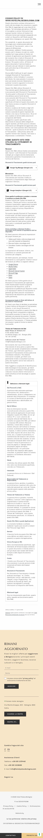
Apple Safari (12, 269)
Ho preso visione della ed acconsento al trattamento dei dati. (21, 679)
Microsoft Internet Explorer (17, 271)
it (5, 749)
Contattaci (11, 835)
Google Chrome (13, 264)
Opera (10, 277)
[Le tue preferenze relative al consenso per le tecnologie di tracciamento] (39, 834)
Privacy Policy (8, 806)
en (8, 749)
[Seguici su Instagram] (9, 782)
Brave (10, 275)
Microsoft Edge (13, 273)
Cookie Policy (22, 806)
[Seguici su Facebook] (5, 782)
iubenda (7, 612)
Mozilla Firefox (13, 267)
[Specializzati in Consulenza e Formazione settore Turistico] (26, 813)
